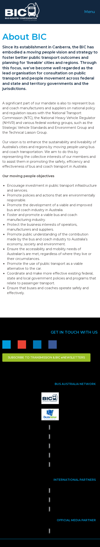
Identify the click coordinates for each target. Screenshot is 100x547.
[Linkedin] (37, 344)
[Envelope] (22, 344)
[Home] (6, 344)
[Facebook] (52, 344)
